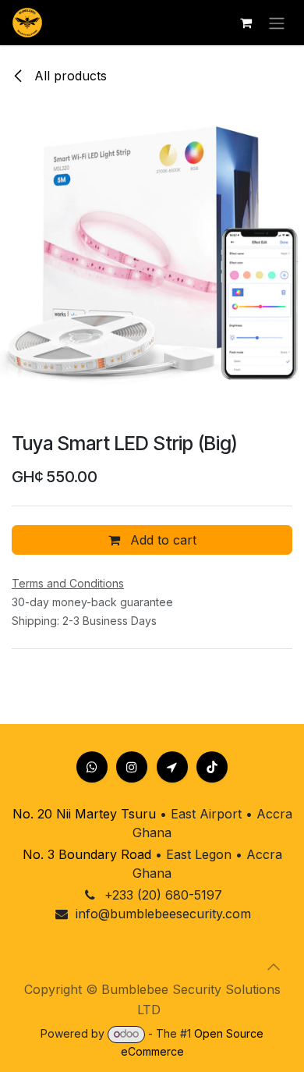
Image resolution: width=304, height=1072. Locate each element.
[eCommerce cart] (245, 22)
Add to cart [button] (161, 540)
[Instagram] (131, 767)
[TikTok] (212, 767)
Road (134, 854)
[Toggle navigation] (276, 22)
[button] (273, 966)
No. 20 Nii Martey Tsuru (84, 814)
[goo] (172, 767)
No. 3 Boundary (70, 854)
